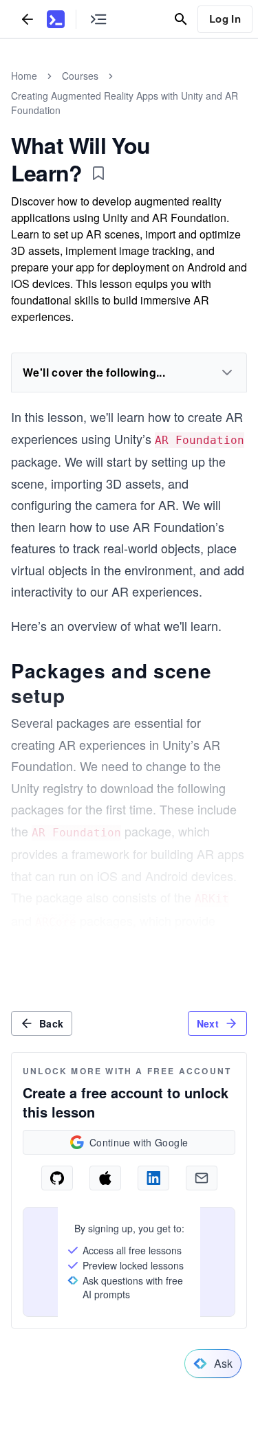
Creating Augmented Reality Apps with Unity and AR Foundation (124, 103)
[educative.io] (56, 19)
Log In (225, 18)
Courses (80, 75)
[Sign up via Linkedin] (153, 1178)
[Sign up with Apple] (105, 1178)
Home (24, 75)
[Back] (27, 18)
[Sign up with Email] (201, 1178)
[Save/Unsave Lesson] (98, 173)
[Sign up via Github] (57, 1178)
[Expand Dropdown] (227, 372)
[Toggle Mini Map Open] (98, 18)
